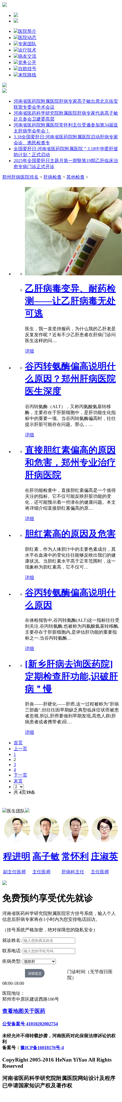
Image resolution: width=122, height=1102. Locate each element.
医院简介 (27, 31)
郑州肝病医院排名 (20, 177)
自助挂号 (27, 68)
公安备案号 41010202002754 (30, 1023)
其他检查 (75, 177)
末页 (18, 781)
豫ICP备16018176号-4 (42, 1047)
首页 (18, 742)
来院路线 (27, 74)
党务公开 (27, 62)
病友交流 (27, 56)
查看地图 (13, 1011)
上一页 (20, 748)
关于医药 (34, 1011)
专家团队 (27, 43)
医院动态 (27, 37)
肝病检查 (52, 177)
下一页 (20, 775)
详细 (29, 351)
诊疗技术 (27, 50)
